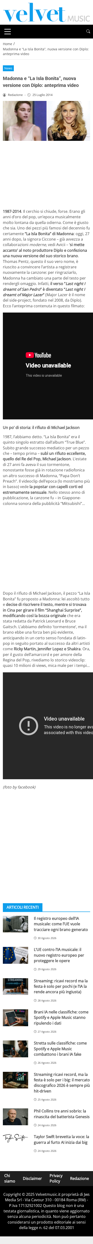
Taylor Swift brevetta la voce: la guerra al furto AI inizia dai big (61, 1139)
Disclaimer (32, 1178)
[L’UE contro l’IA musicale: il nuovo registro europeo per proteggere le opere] (15, 955)
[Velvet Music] (46, 11)
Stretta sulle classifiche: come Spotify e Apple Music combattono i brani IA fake (60, 1048)
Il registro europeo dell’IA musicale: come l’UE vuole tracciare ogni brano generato (61, 924)
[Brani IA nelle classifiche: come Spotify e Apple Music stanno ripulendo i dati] (15, 1017)
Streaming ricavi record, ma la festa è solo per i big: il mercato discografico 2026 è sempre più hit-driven (62, 1083)
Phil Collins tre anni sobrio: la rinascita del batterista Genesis (62, 1113)
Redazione (79, 1178)
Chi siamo (9, 1178)
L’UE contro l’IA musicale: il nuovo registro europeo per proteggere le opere (59, 955)
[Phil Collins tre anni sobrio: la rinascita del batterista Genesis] (15, 1116)
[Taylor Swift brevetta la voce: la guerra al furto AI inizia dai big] (15, 1138)
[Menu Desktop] (7, 31)
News (8, 68)
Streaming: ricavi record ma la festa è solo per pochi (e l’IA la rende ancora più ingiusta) (61, 986)
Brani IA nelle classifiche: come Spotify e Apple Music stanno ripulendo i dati (61, 1017)
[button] (88, 31)
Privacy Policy (56, 1178)
